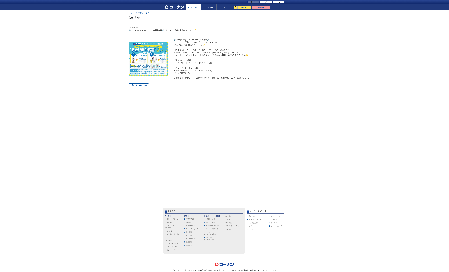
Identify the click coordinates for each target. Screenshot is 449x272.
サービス (274, 219)
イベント (252, 226)
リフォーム (252, 229)
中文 (278, 2)
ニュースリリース (192, 229)
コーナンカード (276, 226)
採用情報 (228, 216)
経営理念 (170, 222)
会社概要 (170, 231)
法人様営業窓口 (254, 223)
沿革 (168, 237)
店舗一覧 (252, 216)
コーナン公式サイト (258, 211)
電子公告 (189, 235)
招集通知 (189, 222)
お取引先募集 (210, 219)
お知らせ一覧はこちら (138, 85)
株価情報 (189, 242)
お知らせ (189, 245)
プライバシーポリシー (233, 226)
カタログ (274, 223)
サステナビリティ (173, 250)
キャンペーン (275, 216)
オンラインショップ (255, 219)
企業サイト (172, 211)
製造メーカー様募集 (212, 225)
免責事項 (228, 219)
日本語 (253, 2)
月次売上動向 (190, 225)
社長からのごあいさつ (174, 219)
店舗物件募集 (210, 222)
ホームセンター (172, 243)
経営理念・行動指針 (173, 234)
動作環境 (228, 223)
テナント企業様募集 (212, 229)
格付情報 (189, 232)
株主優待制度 (190, 239)
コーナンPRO (172, 247)
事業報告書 (190, 219)
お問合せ (228, 229)
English (266, 2)
